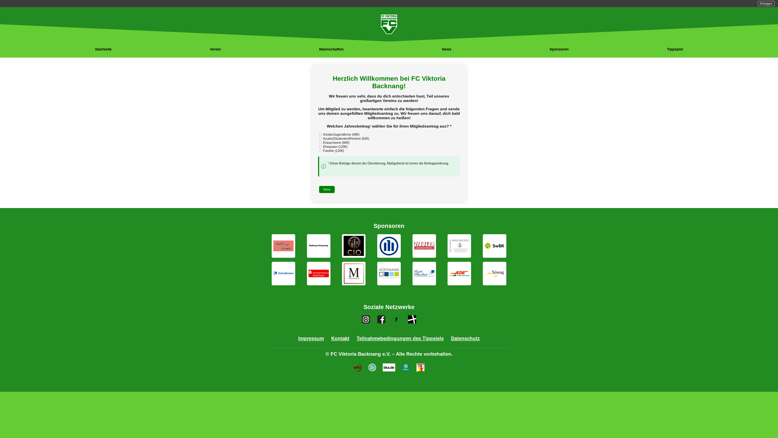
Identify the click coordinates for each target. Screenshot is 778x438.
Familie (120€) (333, 150)
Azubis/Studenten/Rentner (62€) (345, 138)
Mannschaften (331, 49)
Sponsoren (559, 49)
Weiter (327, 189)
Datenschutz (465, 338)
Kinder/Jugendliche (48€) (340, 134)
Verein (215, 49)
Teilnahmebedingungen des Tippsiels (400, 338)
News (446, 49)
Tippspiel (675, 49)
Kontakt (340, 338)
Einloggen (766, 3)
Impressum (311, 338)
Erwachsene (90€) (335, 142)
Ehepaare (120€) (334, 146)
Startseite (103, 49)
